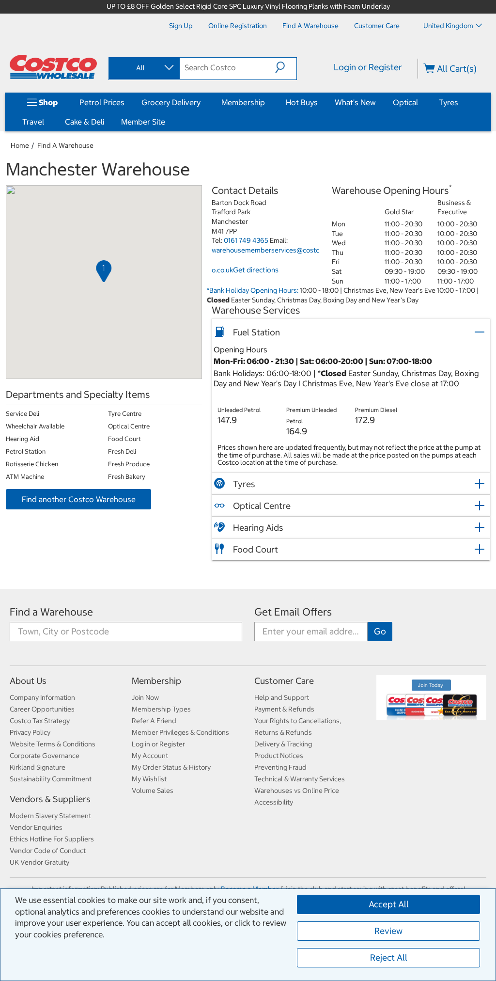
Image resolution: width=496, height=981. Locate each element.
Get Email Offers (293, 611)
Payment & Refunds (284, 709)
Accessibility (273, 802)
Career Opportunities (42, 709)
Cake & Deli (84, 122)
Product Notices (278, 755)
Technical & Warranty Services (299, 779)
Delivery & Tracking (283, 744)
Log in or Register (158, 744)
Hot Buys (302, 102)
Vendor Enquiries (36, 827)
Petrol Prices (101, 102)
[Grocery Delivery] (202, 102)
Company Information (42, 697)
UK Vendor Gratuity (39, 862)
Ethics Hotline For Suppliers (52, 839)
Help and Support (281, 697)
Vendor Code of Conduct (48, 850)
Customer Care (284, 680)
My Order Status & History (171, 767)
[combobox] (143, 68)
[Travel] (46, 122)
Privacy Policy (30, 732)
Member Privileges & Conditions (180, 732)
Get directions (256, 269)
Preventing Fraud (280, 767)
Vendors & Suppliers (50, 799)
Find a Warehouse (65, 145)
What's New (355, 102)
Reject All (388, 957)
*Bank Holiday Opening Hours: (252, 290)
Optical (405, 102)
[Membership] (267, 102)
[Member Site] (167, 122)
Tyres (448, 102)
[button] (285, 67)
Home (20, 145)
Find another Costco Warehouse (79, 499)
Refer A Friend (154, 720)
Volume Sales (152, 790)
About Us (28, 680)
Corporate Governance (44, 755)
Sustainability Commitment (51, 779)
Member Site (143, 122)
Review (388, 930)
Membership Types (161, 709)
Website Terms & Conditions (52, 744)
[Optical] (420, 102)
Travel (33, 122)
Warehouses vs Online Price (296, 790)
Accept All (389, 904)
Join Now (145, 697)
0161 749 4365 (246, 240)
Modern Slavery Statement (50, 815)
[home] (53, 67)
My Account (150, 755)
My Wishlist (149, 779)
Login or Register (368, 67)
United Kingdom (448, 25)
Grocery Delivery (171, 102)
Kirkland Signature (37, 767)
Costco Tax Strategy (40, 720)
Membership (243, 102)
